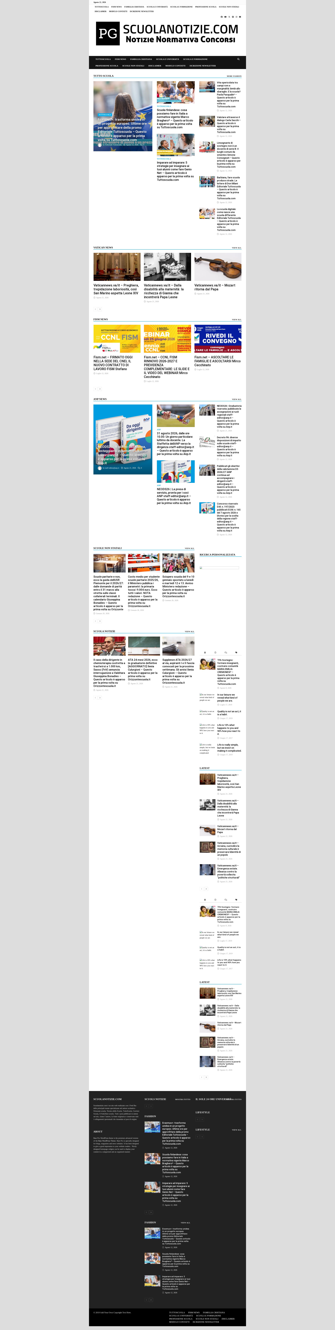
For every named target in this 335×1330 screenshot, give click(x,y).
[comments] (226, 652)
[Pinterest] (233, 17)
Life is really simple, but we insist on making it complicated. (229, 747)
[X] (229, 17)
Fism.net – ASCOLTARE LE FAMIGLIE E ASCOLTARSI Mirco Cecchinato (217, 361)
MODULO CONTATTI (118, 11)
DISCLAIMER (100, 11)
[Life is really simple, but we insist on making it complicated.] (207, 745)
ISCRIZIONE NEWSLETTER (142, 11)
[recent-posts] (215, 652)
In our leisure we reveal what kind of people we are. (227, 697)
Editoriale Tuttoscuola (113, 145)
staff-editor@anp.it (112, 468)
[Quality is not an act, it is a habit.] (207, 711)
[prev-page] (95, 309)
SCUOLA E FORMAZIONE (181, 7)
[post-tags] (236, 652)
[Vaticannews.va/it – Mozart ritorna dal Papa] (207, 826)
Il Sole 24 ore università (213, 1099)
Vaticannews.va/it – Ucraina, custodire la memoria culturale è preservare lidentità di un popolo (229, 849)
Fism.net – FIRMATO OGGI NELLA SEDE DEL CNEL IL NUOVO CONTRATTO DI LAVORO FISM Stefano (113, 363)
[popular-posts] (205, 652)
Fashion (150, 1116)
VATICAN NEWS (103, 247)
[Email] (240, 17)
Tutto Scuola (103, 76)
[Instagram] (236, 17)
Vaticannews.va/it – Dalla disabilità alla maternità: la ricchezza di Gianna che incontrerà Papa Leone (164, 291)
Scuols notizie (155, 1099)
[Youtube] (226, 17)
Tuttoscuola (105, 115)
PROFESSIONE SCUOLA (205, 7)
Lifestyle (203, 1112)
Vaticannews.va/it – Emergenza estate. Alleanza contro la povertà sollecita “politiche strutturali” (228, 871)
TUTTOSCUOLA (102, 7)
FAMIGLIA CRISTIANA (134, 7)
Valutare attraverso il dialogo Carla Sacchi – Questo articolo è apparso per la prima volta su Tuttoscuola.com (229, 124)
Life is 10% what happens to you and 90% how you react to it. (228, 729)
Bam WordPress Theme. (107, 1141)
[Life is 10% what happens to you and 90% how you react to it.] (207, 725)
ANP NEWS (100, 399)
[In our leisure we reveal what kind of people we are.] (207, 695)
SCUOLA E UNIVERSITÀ (157, 7)
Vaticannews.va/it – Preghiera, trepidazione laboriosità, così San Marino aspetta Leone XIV (116, 289)
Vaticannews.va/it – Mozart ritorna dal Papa (214, 287)
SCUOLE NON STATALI (229, 7)
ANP (100, 442)
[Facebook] (222, 17)
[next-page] (100, 309)
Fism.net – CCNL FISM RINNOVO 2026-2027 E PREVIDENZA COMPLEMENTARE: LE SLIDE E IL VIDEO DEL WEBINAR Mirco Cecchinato (166, 367)
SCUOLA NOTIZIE (104, 631)
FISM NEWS (116, 7)
